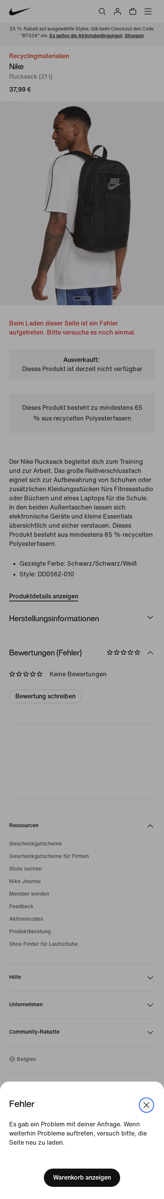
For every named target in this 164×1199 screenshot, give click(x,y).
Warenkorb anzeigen (82, 1177)
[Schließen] (146, 1105)
